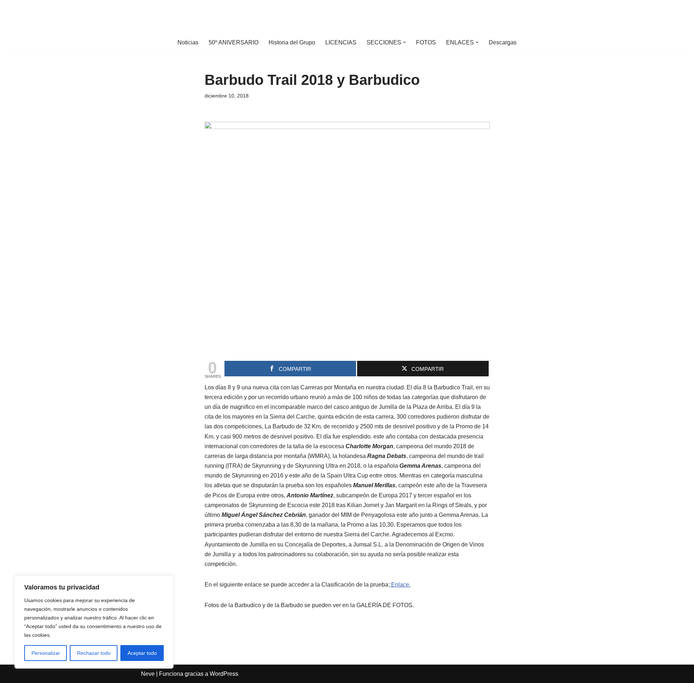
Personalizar (45, 653)
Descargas (503, 42)
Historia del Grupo (292, 42)
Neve (148, 674)
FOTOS (426, 42)
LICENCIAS (340, 42)
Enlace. (400, 585)
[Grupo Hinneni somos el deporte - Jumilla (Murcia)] (347, 17)
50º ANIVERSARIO (233, 42)
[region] (94, 622)
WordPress (224, 674)
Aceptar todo (142, 653)
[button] (404, 42)
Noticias (187, 42)
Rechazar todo (94, 653)
